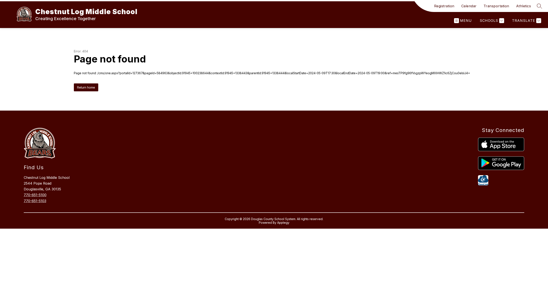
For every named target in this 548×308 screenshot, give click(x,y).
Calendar (469, 6)
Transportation (496, 6)
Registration (444, 6)
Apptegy (283, 222)
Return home (86, 87)
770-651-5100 (35, 195)
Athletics (523, 6)
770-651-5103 (35, 201)
